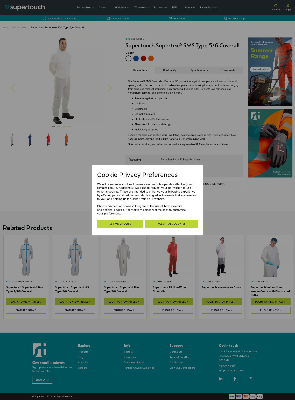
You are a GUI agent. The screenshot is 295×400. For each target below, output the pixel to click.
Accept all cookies (172, 223)
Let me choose (120, 223)
